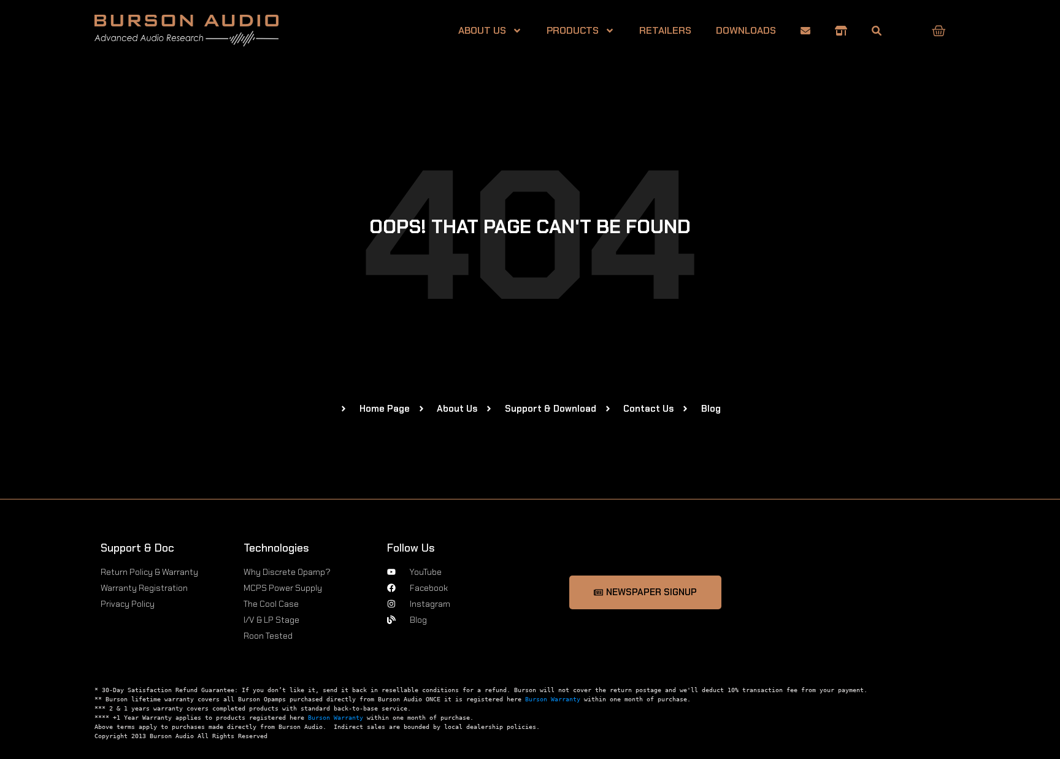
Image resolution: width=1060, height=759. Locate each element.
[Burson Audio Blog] (876, 30)
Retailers (665, 30)
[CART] (939, 31)
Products (573, 30)
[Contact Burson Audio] (805, 30)
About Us (482, 30)
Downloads (746, 30)
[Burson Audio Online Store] (841, 30)
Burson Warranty (552, 699)
